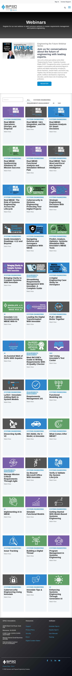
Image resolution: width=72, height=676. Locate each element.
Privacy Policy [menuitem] (30, 630)
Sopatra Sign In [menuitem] (54, 630)
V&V (59, 103)
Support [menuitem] (28, 626)
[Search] (65, 7)
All (28, 100)
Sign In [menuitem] (57, 1)
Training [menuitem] (51, 637)
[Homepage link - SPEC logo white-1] (9, 663)
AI (53, 103)
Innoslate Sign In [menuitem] (54, 626)
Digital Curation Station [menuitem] (33, 640)
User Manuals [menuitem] (53, 633)
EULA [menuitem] (28, 637)
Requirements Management (38, 103)
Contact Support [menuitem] (66, 1)
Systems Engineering (42, 100)
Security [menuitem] (28, 633)
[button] (69, 7)
